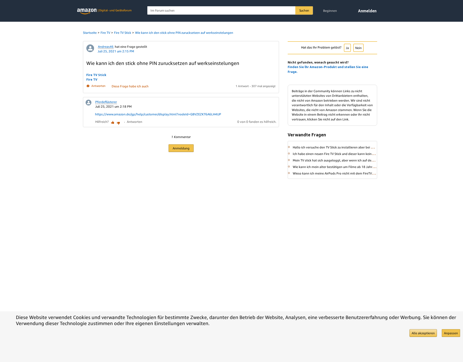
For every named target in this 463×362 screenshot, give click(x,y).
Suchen (304, 10)
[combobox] (230, 10)
